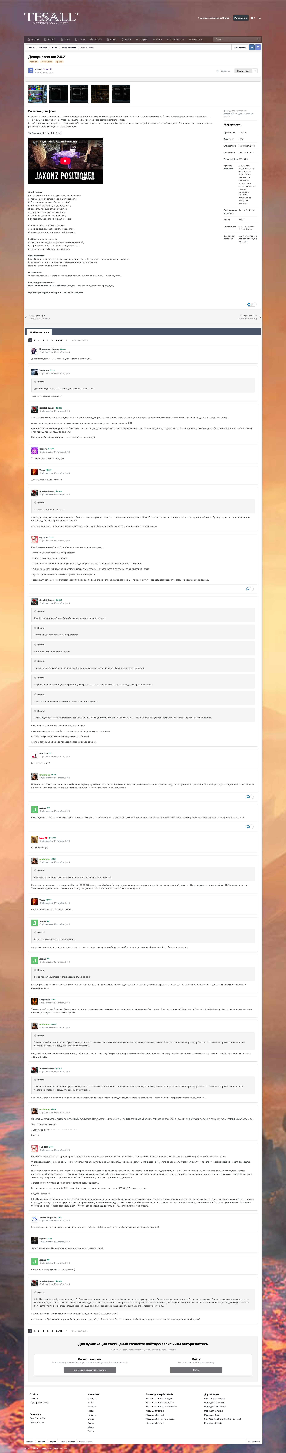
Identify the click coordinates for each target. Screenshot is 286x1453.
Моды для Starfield (155, 1411)
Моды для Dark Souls (214, 1402)
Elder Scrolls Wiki (37, 1418)
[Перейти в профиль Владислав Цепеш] (34, 351)
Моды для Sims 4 (212, 1415)
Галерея (97, 39)
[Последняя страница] (66, 340)
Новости (51, 39)
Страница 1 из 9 (79, 340)
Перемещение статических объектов (47, 285)
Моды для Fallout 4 (155, 1423)
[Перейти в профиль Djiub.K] (34, 1240)
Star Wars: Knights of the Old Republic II (222, 1419)
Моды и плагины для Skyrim (159, 1398)
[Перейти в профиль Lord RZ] (34, 839)
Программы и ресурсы (215, 1398)
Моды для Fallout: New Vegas (160, 1419)
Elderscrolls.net (37, 1422)
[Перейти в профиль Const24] (30, 70)
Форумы (143, 39)
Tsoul (42, 470)
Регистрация (240, 18)
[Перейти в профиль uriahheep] (34, 776)
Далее (59, 340)
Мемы (113, 39)
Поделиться (224, 71)
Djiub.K (43, 1238)
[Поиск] (258, 39)
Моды (67, 39)
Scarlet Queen (46, 408)
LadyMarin (44, 999)
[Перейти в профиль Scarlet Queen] (34, 409)
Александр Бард (48, 1217)
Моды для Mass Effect (215, 1406)
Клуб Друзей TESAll (39, 1402)
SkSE (52, 133)
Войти (196, 1370)
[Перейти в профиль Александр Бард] (34, 1219)
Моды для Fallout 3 (155, 1415)
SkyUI (59, 133)
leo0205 (43, 753)
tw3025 (43, 537)
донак (42, 808)
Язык (26, 1448)
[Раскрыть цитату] (35, 381)
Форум (91, 1402)
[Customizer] (253, 18)
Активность (176, 39)
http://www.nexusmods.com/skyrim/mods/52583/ (248, 239)
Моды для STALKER (213, 1411)
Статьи (81, 39)
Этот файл (247, 39)
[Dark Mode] (259, 18)
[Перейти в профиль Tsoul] (34, 472)
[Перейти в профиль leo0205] (34, 755)
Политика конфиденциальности (54, 1448)
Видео (127, 39)
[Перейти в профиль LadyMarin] (34, 1001)
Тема (34, 1448)
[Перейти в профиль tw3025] (34, 539)
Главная (35, 39)
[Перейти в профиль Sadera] (34, 450)
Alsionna (44, 370)
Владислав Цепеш (49, 349)
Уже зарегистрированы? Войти (214, 18)
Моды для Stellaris (213, 1423)
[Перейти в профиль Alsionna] (34, 372)
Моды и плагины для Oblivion (160, 1402)
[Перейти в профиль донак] (34, 809)
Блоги (158, 39)
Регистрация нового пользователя (89, 1370)
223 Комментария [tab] (39, 332)
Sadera (43, 448)
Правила (34, 1398)
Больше (196, 39)
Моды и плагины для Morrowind (161, 1406)
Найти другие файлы (45, 72)
